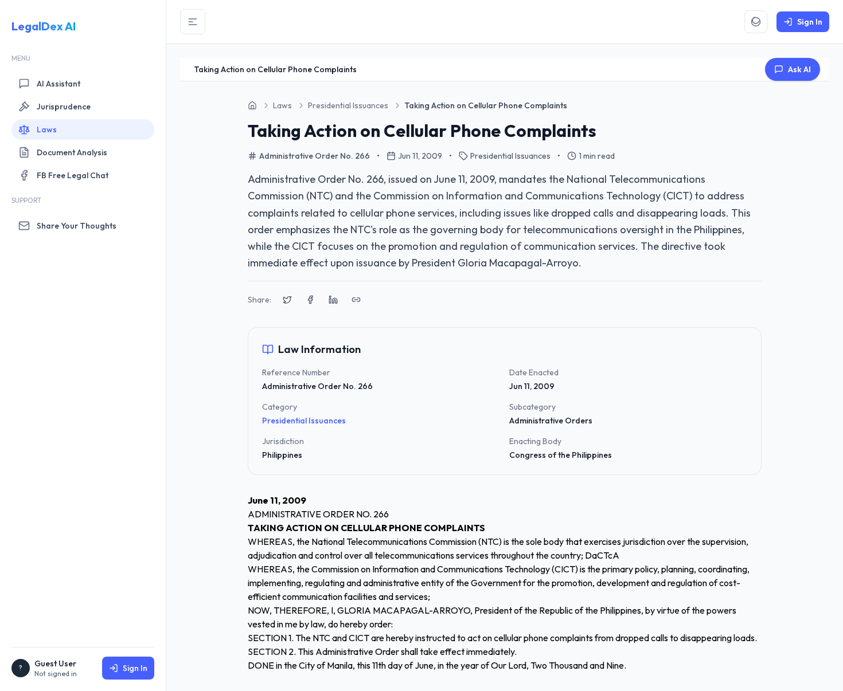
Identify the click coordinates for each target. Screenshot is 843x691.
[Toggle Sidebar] (192, 21)
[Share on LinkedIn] (333, 299)
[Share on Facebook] (310, 299)
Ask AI (799, 69)
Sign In (135, 668)
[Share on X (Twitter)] (287, 299)
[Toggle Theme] (755, 21)
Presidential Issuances (304, 420)
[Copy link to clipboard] (356, 299)
